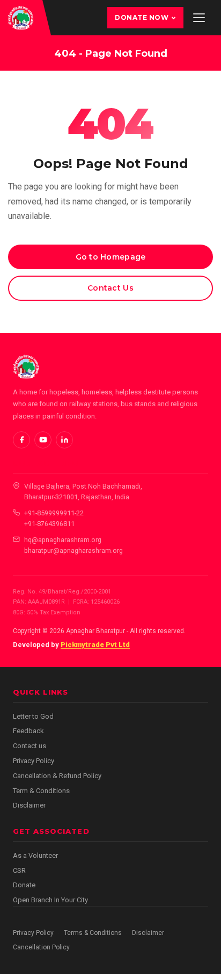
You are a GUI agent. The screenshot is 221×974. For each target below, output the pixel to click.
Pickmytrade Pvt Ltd (95, 645)
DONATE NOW (141, 17)
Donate (24, 885)
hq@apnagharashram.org (62, 540)
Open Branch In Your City (50, 900)
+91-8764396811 (49, 524)
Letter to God (33, 716)
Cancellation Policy (41, 947)
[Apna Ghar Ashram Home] (21, 17)
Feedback (28, 731)
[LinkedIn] (64, 439)
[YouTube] (42, 439)
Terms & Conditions (93, 933)
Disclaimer (29, 805)
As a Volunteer (35, 855)
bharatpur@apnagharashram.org (73, 550)
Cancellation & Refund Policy (57, 776)
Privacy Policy (33, 761)
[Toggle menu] (199, 17)
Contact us (29, 746)
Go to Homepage (111, 257)
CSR (19, 870)
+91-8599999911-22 (54, 513)
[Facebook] (21, 439)
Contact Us (110, 288)
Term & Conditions (41, 791)
